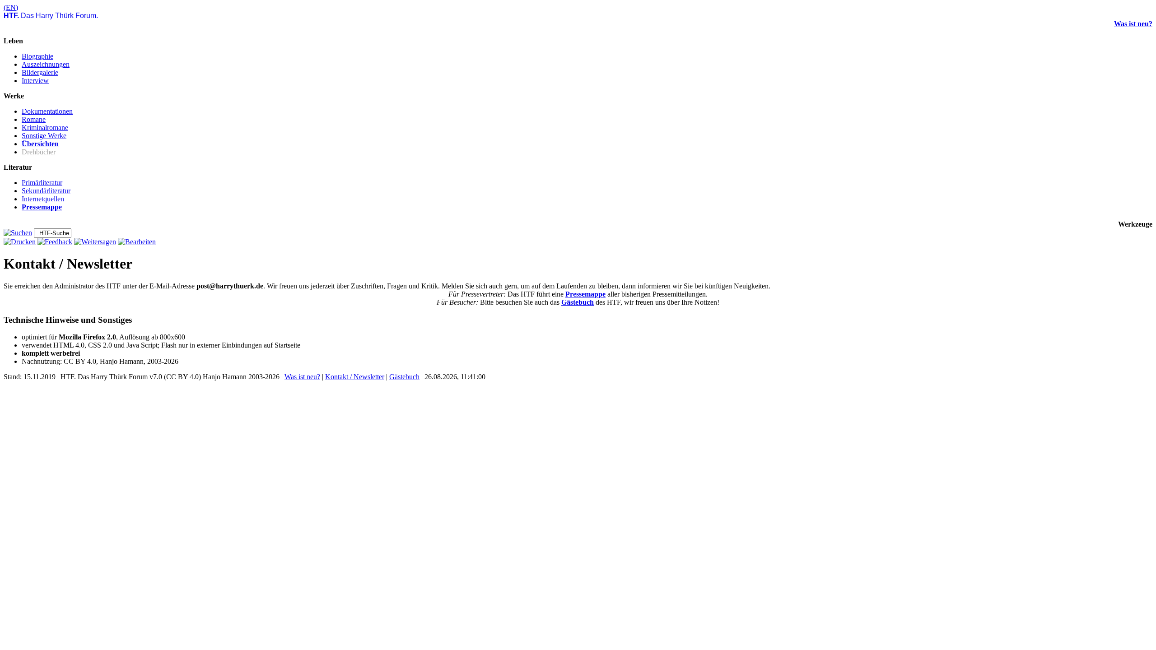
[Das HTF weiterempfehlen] (95, 242)
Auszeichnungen (46, 64)
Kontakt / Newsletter (354, 377)
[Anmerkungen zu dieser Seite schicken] (54, 242)
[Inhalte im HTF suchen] (18, 233)
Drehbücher (39, 152)
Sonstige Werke (44, 135)
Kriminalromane (45, 127)
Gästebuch (577, 302)
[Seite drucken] (20, 242)
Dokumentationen (47, 111)
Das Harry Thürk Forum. (51, 15)
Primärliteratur (42, 182)
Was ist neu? (1133, 24)
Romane (34, 119)
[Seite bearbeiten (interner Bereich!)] (137, 242)
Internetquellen (43, 199)
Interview (35, 80)
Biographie (37, 56)
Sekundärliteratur (46, 191)
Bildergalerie (40, 72)
